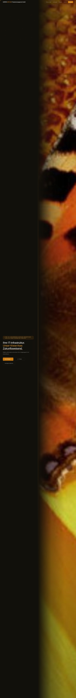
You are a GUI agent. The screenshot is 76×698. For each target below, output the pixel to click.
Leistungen (55, 2)
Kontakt (70, 2)
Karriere (65, 2)
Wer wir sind (48, 2)
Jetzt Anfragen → (8, 359)
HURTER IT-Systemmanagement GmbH (14, 2)
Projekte (60, 2)
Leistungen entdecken (9, 363)
